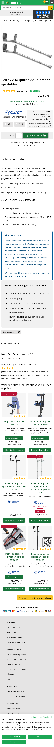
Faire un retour (13, 664)
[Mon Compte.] (52, 2)
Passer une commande (17, 659)
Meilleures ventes (14, 637)
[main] (27, 311)
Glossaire (11, 674)
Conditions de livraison (17, 669)
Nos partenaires (14, 632)
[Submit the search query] (50, 8)
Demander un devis (15, 691)
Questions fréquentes (16, 654)
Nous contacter (13, 708)
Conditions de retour (10, 343)
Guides (10, 679)
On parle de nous (14, 713)
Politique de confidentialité (41, 717)
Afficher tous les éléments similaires (35, 598)
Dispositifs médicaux (16, 642)
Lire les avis (22, 91)
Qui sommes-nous (15, 627)
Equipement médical (16, 696)
